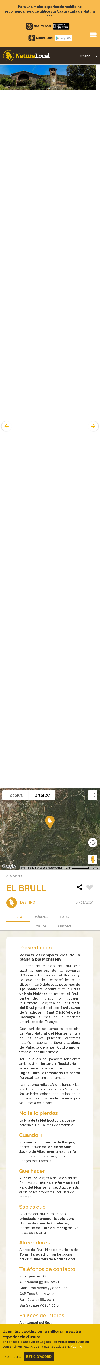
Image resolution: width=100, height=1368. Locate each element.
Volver (16, 876)
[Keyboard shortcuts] (23, 868)
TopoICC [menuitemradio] (16, 795)
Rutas (64, 916)
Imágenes (41, 916)
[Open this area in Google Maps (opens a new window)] (8, 867)
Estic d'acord (39, 1356)
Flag (89, 888)
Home (26, 55)
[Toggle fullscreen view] (92, 795)
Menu (93, 34)
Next (94, 426)
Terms (95, 868)
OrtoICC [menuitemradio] (42, 795)
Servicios (65, 925)
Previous (6, 426)
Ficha (18, 916)
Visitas (41, 925)
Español (85, 56)
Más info (76, 1346)
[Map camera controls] (92, 842)
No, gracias (12, 1356)
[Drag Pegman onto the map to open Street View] (92, 859)
